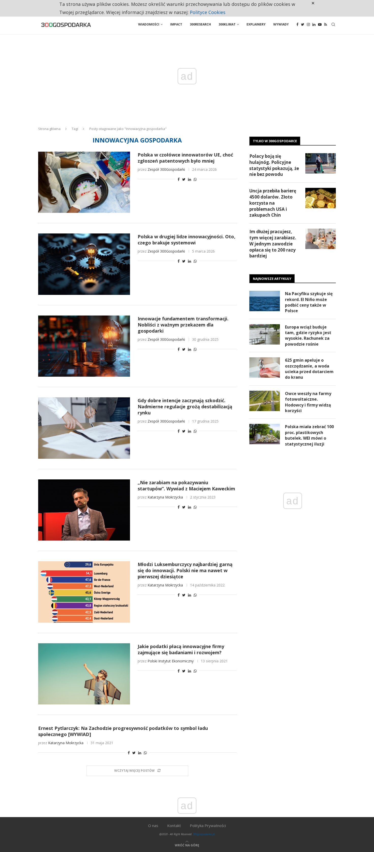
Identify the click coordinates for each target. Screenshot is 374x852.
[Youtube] (320, 24)
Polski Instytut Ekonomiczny (171, 661)
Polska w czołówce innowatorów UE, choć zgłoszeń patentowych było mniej (185, 158)
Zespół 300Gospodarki (166, 169)
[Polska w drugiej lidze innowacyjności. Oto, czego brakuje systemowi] (84, 264)
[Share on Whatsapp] (195, 179)
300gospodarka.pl (204, 834)
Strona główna (49, 128)
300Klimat (227, 24)
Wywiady (281, 24)
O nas (153, 825)
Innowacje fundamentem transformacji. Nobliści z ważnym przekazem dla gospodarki (183, 325)
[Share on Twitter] (183, 179)
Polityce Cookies (207, 12)
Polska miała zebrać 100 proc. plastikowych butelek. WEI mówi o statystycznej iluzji (309, 435)
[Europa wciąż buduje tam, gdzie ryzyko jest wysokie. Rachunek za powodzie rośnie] (264, 334)
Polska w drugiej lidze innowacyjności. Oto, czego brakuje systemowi (186, 239)
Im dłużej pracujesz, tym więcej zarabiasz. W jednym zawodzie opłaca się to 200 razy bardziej (272, 244)
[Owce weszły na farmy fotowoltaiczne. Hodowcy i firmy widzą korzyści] (264, 401)
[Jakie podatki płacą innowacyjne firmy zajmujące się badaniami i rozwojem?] (84, 673)
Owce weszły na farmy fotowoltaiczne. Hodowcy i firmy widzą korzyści (308, 402)
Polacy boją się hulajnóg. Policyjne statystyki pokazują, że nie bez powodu (274, 165)
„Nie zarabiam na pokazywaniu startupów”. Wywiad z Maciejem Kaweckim (186, 485)
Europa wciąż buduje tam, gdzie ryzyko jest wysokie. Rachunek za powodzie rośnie (308, 335)
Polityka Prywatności (208, 825)
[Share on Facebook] (179, 179)
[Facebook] (297, 24)
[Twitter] (302, 24)
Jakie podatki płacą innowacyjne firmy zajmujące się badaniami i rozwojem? (181, 649)
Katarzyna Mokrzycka (165, 497)
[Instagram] (308, 24)
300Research (200, 24)
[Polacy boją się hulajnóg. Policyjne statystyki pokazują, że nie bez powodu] (320, 163)
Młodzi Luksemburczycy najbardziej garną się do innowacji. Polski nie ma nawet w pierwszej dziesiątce (185, 570)
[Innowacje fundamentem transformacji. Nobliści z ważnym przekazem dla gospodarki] (84, 346)
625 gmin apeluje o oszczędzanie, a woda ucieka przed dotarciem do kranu (309, 368)
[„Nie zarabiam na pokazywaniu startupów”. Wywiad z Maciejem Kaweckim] (84, 510)
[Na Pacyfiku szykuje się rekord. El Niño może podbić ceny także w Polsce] (264, 301)
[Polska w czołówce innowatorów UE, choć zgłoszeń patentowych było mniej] (84, 182)
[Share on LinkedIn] (189, 179)
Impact (176, 24)
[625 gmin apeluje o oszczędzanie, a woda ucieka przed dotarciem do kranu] (264, 367)
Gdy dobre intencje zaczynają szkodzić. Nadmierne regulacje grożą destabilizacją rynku (185, 406)
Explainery (256, 24)
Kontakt (174, 825)
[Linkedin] (313, 24)
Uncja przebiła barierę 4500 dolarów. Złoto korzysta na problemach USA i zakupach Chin (272, 203)
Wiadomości (148, 24)
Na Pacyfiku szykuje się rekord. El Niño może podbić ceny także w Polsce (309, 302)
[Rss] (325, 24)
